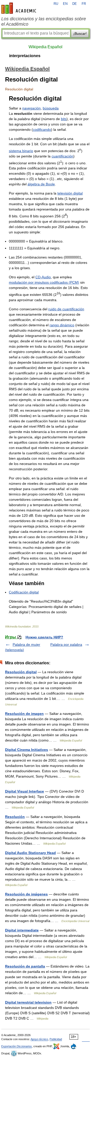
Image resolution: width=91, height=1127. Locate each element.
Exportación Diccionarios (16, 1046)
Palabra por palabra (66, 644)
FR (84, 4)
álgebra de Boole (41, 184)
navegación (31, 108)
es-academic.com (19, 8)
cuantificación (62, 156)
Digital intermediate (22, 930)
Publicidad (56, 1039)
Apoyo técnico (39, 1039)
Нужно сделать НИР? (44, 637)
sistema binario (21, 151)
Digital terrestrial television (28, 1002)
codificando (42, 129)
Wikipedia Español (45, 47)
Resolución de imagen (24, 714)
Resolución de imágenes (26, 894)
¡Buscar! (80, 33)
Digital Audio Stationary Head (30, 853)
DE (74, 4)
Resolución (15, 817)
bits (63, 119)
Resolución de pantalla (25, 966)
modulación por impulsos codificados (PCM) (44, 282)
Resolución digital (21, 672)
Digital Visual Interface (24, 791)
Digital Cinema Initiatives (26, 750)
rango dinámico (62, 325)
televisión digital (70, 193)
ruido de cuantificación (66, 309)
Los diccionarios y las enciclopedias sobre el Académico (43, 21)
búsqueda (51, 108)
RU (56, 4)
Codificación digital (24, 592)
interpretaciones (24, 56)
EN (65, 4)
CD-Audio (43, 277)
